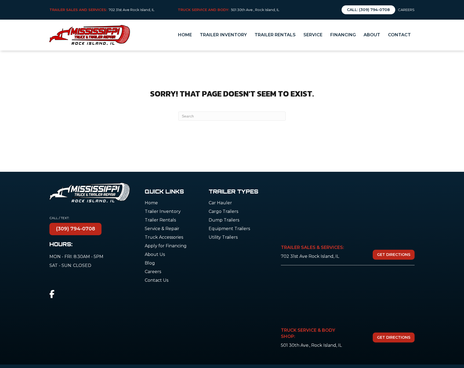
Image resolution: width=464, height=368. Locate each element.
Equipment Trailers (229, 229)
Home (185, 34)
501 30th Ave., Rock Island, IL (255, 10)
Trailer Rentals (275, 34)
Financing (343, 34)
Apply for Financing (166, 246)
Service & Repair (162, 229)
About (372, 34)
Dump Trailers (224, 220)
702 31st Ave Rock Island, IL (131, 10)
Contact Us (156, 280)
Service (312, 34)
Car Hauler (220, 203)
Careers (406, 10)
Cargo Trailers (223, 211)
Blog (150, 263)
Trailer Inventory (223, 34)
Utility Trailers (223, 237)
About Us (155, 254)
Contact (399, 34)
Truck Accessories (164, 237)
